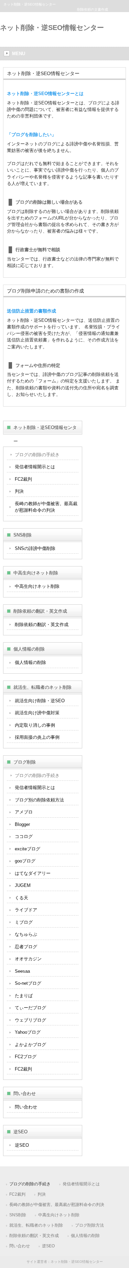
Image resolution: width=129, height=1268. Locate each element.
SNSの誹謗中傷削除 (35, 548)
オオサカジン (28, 958)
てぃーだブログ (30, 1007)
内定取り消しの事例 (35, 725)
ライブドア (26, 909)
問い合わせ (26, 1107)
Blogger (22, 824)
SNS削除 (17, 1215)
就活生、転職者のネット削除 (36, 1225)
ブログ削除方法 (89, 1225)
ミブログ (24, 922)
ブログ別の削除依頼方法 (39, 799)
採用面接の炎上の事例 (37, 737)
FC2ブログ (25, 1056)
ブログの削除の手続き (37, 454)
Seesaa (22, 971)
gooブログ (25, 860)
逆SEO (22, 1145)
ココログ (24, 836)
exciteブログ (27, 848)
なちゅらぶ (26, 934)
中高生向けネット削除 (37, 586)
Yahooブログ (28, 1032)
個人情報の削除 (30, 662)
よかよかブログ (30, 1044)
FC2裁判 (23, 479)
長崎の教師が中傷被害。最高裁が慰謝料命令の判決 (46, 507)
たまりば (24, 995)
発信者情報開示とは (35, 466)
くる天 (21, 897)
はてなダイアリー (33, 873)
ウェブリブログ (30, 1020)
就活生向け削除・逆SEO (40, 700)
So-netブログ (28, 983)
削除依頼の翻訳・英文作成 (41, 624)
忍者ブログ (26, 946)
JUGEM (23, 885)
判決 (19, 491)
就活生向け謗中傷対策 (37, 712)
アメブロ (24, 812)
